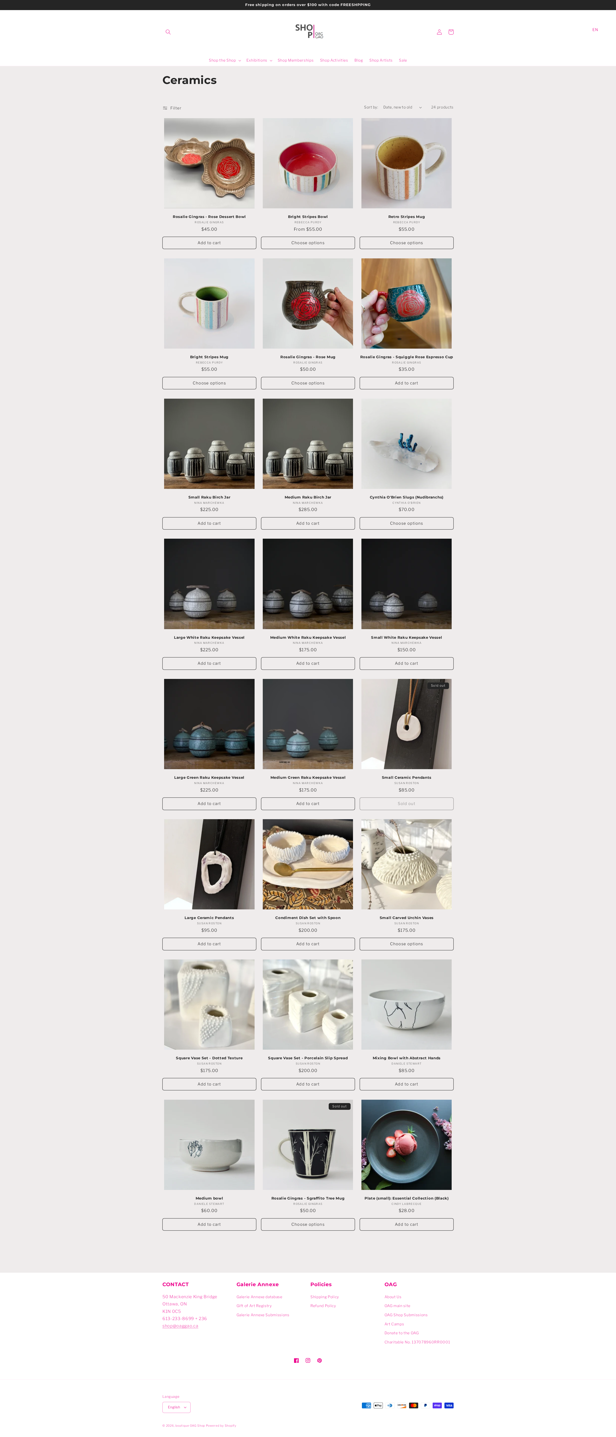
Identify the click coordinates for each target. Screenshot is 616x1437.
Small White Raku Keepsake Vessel (406, 637)
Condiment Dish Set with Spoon (307, 918)
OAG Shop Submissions (406, 1315)
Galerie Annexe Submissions (263, 1315)
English (174, 1407)
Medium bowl (209, 1198)
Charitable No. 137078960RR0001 (417, 1342)
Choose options (307, 242)
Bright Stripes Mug (209, 357)
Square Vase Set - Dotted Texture (209, 1058)
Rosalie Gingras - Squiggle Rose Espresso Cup (406, 357)
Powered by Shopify (221, 1425)
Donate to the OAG (402, 1333)
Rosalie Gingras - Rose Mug (308, 357)
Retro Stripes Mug (406, 217)
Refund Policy (323, 1305)
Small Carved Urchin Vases (407, 918)
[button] (168, 32)
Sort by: (371, 107)
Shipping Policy (324, 1297)
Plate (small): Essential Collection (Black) (407, 1198)
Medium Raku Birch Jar (308, 497)
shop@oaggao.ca (180, 1325)
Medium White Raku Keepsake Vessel (308, 637)
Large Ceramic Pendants (209, 918)
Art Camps (394, 1324)
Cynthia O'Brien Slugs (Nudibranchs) (406, 497)
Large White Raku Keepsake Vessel (209, 637)
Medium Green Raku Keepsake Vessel (308, 777)
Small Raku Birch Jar (209, 497)
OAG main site (398, 1305)
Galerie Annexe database (259, 1297)
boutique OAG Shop (190, 1425)
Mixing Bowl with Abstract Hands (407, 1058)
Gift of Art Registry (254, 1305)
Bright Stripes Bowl (308, 217)
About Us (393, 1297)
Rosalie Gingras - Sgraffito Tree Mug (308, 1198)
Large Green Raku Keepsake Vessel (209, 777)
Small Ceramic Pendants (406, 777)
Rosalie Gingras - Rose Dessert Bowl (209, 217)
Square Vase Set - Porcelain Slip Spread (308, 1058)
